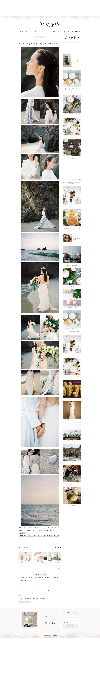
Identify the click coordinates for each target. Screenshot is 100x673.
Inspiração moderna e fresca (54, 561)
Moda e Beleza (43, 31)
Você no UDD (66, 31)
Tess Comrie (30, 529)
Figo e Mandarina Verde (76, 238)
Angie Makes (54, 635)
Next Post (58, 568)
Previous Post (23, 568)
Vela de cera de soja (72, 307)
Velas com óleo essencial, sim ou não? (72, 136)
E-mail (36, 590)
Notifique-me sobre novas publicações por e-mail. (35, 598)
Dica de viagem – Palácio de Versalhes (72, 461)
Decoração (28, 31)
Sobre (50, 614)
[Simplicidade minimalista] (40, 556)
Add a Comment (24, 547)
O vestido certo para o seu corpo (72, 419)
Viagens (59, 31)
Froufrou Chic (54, 530)
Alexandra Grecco (41, 530)
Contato (50, 612)
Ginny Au (39, 527)
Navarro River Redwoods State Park (51, 529)
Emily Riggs (25, 530)
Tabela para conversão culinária (29, 627)
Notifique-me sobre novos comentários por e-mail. (35, 596)
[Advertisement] (50, 8)
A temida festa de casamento (72, 440)
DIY (35, 31)
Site (49, 590)
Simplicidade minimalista (40, 561)
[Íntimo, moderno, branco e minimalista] (25, 556)
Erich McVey (26, 527)
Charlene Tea (45, 527)
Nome (21, 590)
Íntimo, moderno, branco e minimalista (26, 561)
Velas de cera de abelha (72, 398)
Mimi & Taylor (58, 527)
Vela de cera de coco (72, 286)
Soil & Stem (24, 529)
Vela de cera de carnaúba (72, 505)
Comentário (23, 580)
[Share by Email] (58, 547)
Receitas (51, 31)
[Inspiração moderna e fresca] (54, 556)
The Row (33, 530)
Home (21, 31)
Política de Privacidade (50, 616)
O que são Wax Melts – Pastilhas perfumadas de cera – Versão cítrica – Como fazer (72, 228)
